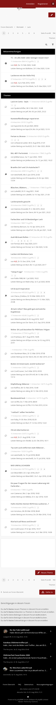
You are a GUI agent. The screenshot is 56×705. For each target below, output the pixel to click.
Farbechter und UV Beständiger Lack (27, 219)
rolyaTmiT (29, 230)
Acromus (17, 511)
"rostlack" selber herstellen (22, 412)
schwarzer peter (21, 143)
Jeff (27, 111)
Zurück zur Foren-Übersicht (13, 592)
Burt (27, 265)
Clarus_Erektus (20, 296)
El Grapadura (31, 178)
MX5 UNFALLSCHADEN (20, 465)
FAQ (19, 684)
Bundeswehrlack (18, 398)
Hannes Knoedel (21, 209)
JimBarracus (19, 157)
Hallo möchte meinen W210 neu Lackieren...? (30, 504)
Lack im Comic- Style (19, 101)
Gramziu (34, 702)
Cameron (18, 493)
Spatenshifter (20, 108)
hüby (16, 419)
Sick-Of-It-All (30, 374)
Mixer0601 (18, 473)
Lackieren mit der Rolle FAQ (23, 75)
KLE (15, 65)
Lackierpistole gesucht (20, 201)
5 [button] (22, 33)
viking (28, 391)
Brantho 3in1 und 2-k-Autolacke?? (25, 167)
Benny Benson (20, 226)
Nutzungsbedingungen (45, 684)
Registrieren (43, 4)
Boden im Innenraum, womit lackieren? (28, 364)
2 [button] (8, 33)
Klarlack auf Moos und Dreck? (23, 521)
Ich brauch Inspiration (20, 289)
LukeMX (17, 191)
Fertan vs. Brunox (18, 136)
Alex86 (28, 441)
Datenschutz (28, 684)
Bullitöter (29, 68)
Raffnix (17, 387)
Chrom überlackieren (20, 430)
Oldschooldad (20, 319)
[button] (34, 33)
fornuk (17, 243)
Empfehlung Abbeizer (20, 384)
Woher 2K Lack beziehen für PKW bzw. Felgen (30, 329)
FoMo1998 (18, 278)
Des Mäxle (30, 86)
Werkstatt (20, 27)
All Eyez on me (31, 340)
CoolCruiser (19, 371)
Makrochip (30, 282)
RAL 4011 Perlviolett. (19, 153)
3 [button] (13, 33)
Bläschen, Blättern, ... (20, 187)
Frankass (18, 337)
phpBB (19, 699)
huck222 (29, 146)
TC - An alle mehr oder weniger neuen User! (30, 58)
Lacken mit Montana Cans (22, 254)
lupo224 (17, 126)
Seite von (45, 33)
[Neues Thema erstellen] (51, 14)
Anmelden (30, 4)
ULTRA (16, 402)
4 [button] (17, 33)
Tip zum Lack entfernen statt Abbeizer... (28, 447)
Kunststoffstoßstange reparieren (25, 118)
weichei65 (18, 174)
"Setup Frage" (17, 272)
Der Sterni (29, 212)
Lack (4, 15)
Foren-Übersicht (7, 27)
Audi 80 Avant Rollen (19, 237)
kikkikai (28, 497)
